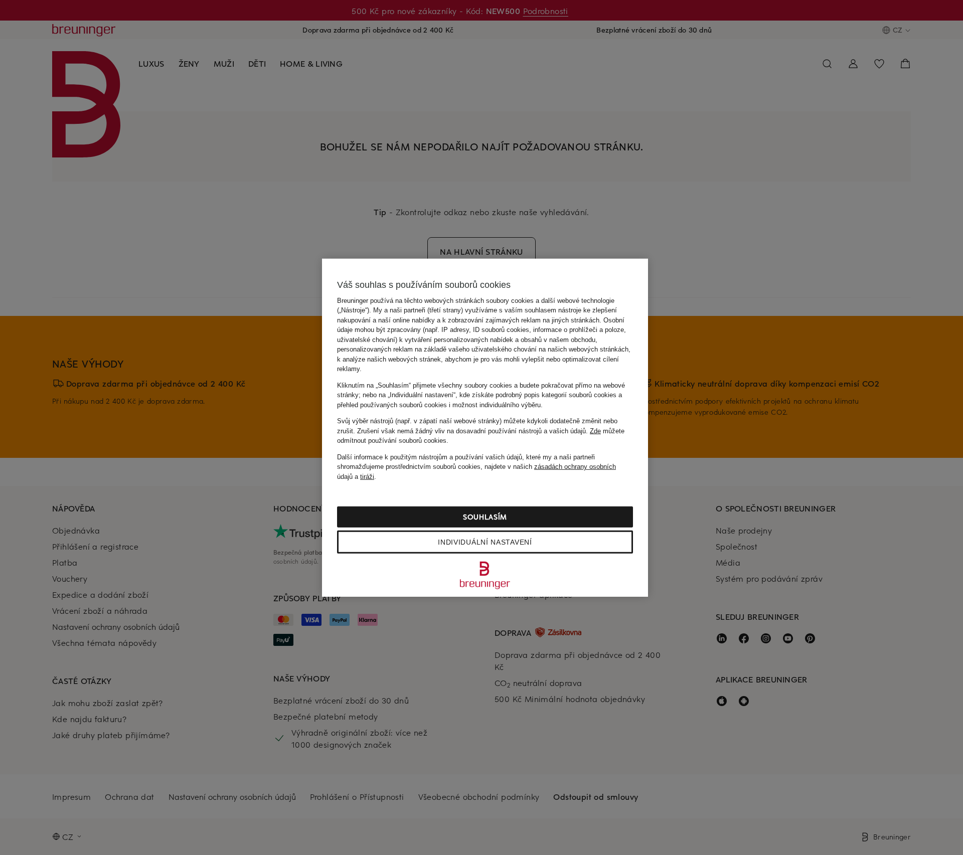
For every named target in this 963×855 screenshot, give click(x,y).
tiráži (367, 476)
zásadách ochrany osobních (575, 466)
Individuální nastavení (485, 542)
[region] (485, 427)
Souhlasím (485, 517)
